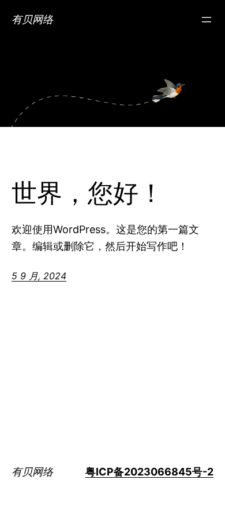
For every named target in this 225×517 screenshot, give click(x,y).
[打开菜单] (206, 20)
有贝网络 (32, 19)
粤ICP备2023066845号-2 (149, 472)
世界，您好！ (88, 193)
